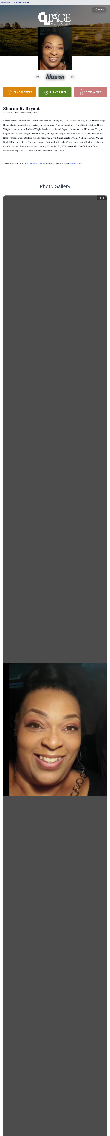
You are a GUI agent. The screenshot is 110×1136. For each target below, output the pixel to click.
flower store (76, 163)
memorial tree (35, 163)
